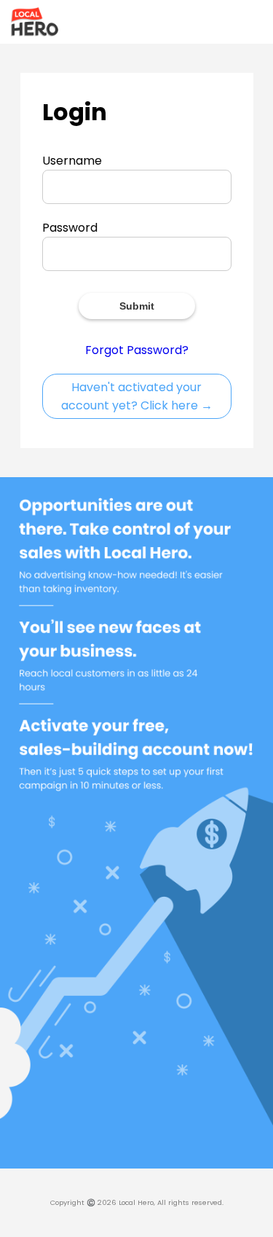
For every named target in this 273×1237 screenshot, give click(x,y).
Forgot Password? (137, 350)
